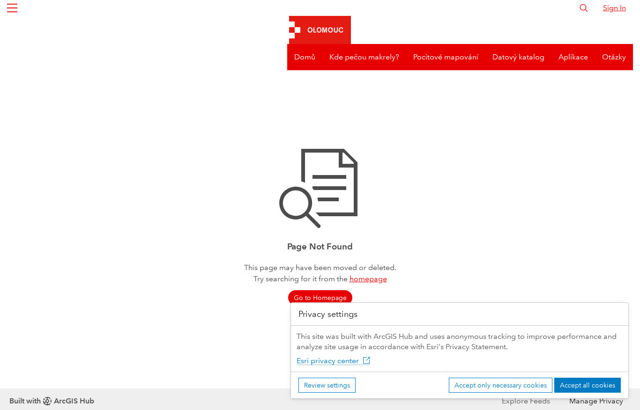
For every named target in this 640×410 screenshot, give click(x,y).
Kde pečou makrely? (364, 56)
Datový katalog (518, 56)
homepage (368, 278)
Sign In (614, 7)
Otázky (614, 56)
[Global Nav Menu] (12, 8)
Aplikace (573, 56)
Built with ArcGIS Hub (51, 400)
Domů (304, 56)
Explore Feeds (526, 400)
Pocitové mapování (445, 56)
